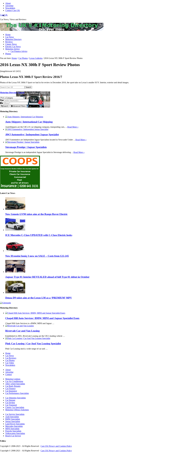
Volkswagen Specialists (15, 433)
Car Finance (10, 388)
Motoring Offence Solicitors (17, 410)
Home (7, 353)
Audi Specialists (12, 417)
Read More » (72, 127)
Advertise (9, 372)
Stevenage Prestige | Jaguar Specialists (26, 147)
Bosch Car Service (13, 436)
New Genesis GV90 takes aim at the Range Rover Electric (36, 214)
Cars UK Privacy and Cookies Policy (56, 446)
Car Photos (10, 360)
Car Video (9, 363)
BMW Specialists (12, 419)
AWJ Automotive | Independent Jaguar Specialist (32, 134)
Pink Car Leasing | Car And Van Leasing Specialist (33, 343)
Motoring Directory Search (12, 92)
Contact (8, 374)
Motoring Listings (12, 379)
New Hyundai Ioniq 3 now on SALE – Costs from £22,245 (37, 256)
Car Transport (11, 405)
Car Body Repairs (12, 386)
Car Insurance (11, 391)
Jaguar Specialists (12, 421)
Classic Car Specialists (14, 407)
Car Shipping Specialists (15, 398)
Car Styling (10, 402)
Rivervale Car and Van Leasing (22, 330)
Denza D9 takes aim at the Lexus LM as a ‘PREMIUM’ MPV (38, 297)
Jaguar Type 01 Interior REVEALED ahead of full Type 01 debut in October (47, 277)
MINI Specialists (12, 428)
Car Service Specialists (14, 414)
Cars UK (4, 15)
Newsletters (10, 365)
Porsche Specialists (13, 431)
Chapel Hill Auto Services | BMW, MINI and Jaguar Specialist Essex (42, 318)
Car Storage (10, 400)
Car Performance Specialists (17, 393)
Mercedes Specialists (14, 426)
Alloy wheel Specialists (15, 384)
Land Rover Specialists (15, 424)
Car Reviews (10, 358)
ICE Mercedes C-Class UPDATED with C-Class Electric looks (38, 235)
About (8, 370)
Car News (9, 355)
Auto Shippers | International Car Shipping (29, 121)
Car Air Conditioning (14, 381)
